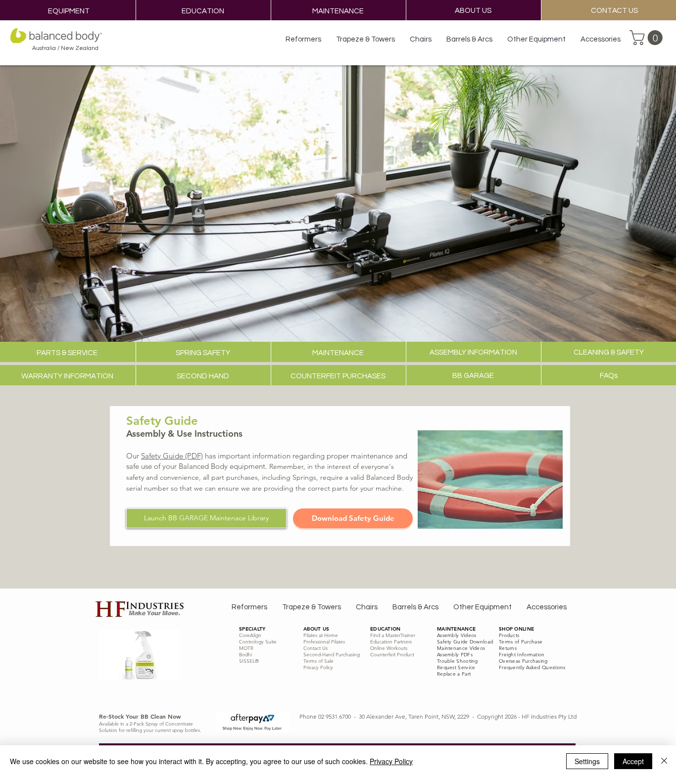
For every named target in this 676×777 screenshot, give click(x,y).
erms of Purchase (521, 642)
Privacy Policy (391, 761)
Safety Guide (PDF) (172, 455)
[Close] (664, 761)
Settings (587, 761)
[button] (647, 37)
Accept (633, 761)
